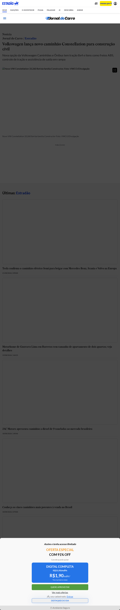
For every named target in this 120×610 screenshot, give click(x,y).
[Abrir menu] (4, 18)
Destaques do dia (60, 600)
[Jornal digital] (96, 3)
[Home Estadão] (10, 3)
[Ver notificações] (115, 3)
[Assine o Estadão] (106, 3)
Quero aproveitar (60, 587)
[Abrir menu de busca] (115, 18)
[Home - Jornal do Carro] (60, 18)
